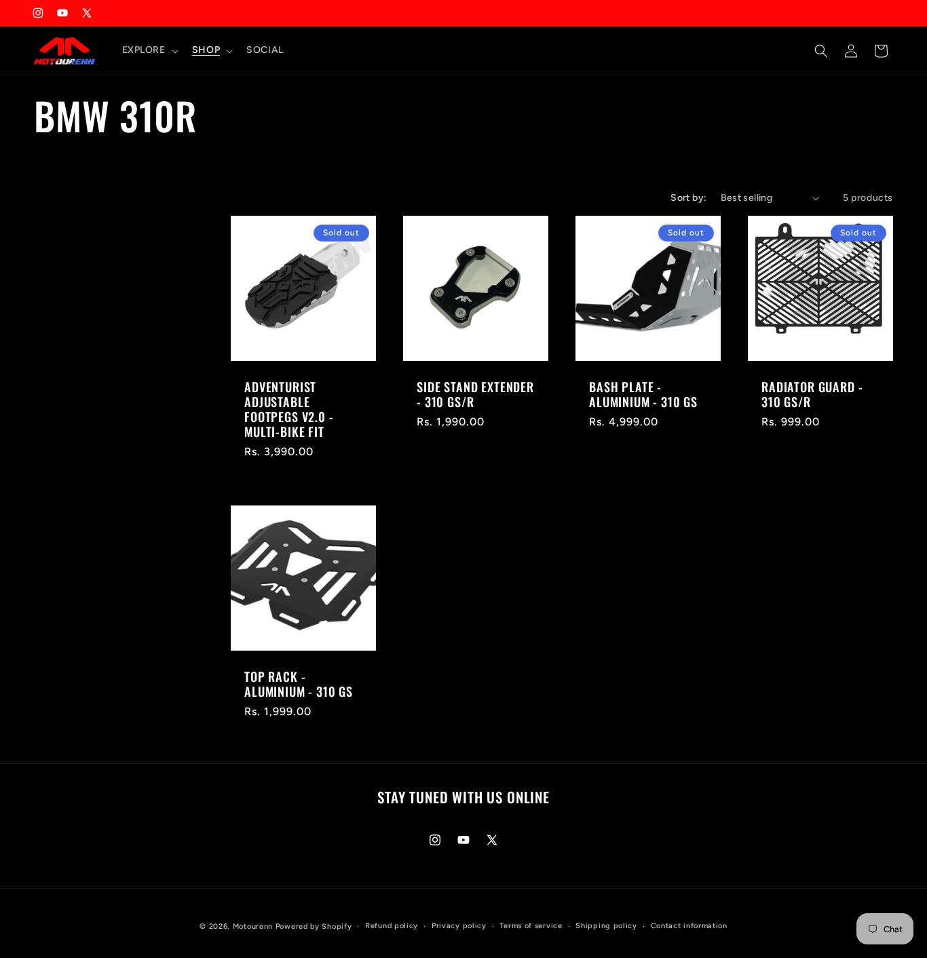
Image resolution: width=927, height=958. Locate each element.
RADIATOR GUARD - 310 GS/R (812, 394)
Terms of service (530, 925)
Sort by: (688, 198)
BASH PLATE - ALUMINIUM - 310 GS (643, 394)
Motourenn (253, 926)
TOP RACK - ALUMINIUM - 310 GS (298, 684)
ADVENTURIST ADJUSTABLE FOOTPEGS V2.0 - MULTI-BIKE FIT (289, 409)
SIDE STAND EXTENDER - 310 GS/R (475, 394)
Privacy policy (459, 925)
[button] (149, 50)
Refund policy (391, 925)
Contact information (689, 925)
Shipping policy (606, 925)
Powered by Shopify (314, 926)
